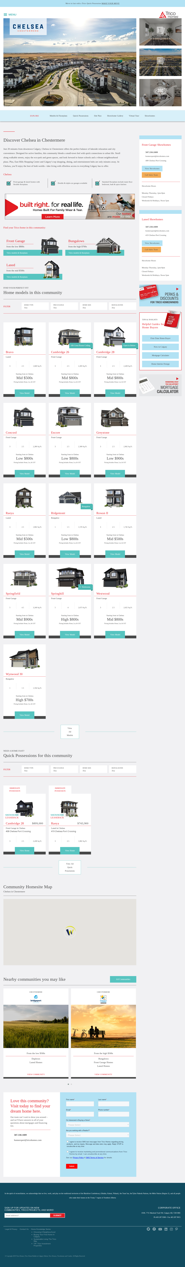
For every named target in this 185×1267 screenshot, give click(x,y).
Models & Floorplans (58, 116)
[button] (68, 1084)
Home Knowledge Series (41, 1229)
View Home (24, 851)
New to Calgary (160, 347)
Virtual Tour (134, 116)
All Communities (123, 979)
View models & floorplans (17, 253)
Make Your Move (110, 3)
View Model (25, 393)
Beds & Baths (117, 305)
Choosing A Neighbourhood (44, 1232)
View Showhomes (152, 169)
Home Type (28, 305)
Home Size (87, 305)
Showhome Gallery (115, 116)
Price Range (58, 305)
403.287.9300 (161, 1217)
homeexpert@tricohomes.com (27, 1140)
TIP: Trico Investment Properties (42, 1245)
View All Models (70, 731)
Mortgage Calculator (160, 355)
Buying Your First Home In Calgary (44, 1236)
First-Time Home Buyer (160, 338)
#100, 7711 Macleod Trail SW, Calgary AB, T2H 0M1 (161, 1213)
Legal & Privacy (11, 1229)
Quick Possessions (80, 116)
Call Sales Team (151, 175)
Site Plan (97, 116)
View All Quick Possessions (70, 867)
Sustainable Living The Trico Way (45, 1240)
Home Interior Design (160, 364)
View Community (36, 1074)
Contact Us (24, 1229)
